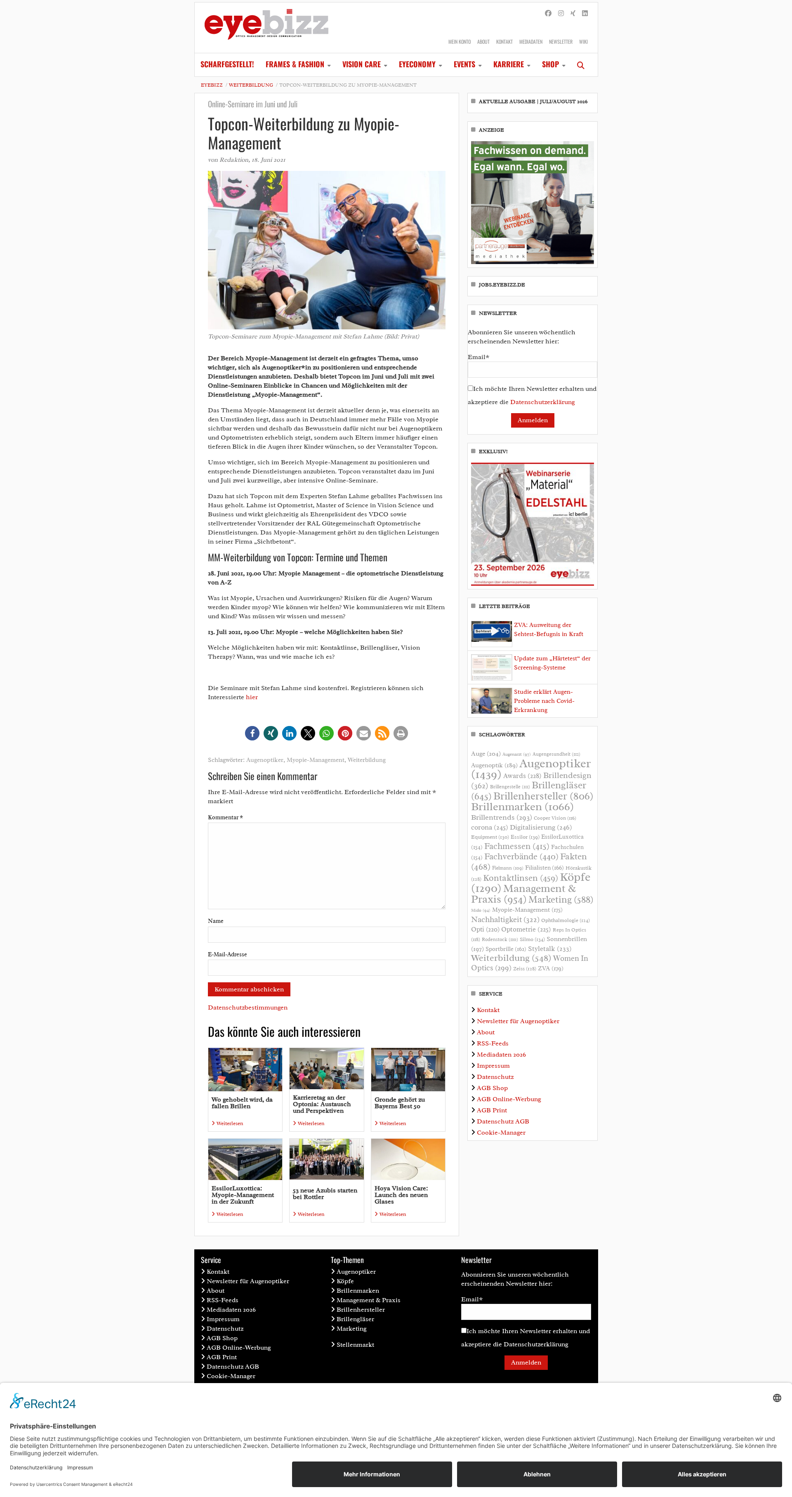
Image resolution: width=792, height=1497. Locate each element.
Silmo (532, 939)
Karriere (508, 64)
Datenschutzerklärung (542, 402)
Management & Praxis (523, 893)
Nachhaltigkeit (505, 920)
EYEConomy (417, 64)
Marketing (561, 900)
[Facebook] (548, 13)
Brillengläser (355, 1319)
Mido (480, 910)
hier (252, 697)
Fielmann (507, 868)
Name (216, 921)
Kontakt (504, 41)
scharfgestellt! (227, 64)
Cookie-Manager (501, 1132)
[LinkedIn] (585, 13)
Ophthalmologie (565, 920)
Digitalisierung (541, 827)
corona (489, 827)
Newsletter (561, 41)
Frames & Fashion (295, 64)
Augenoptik (494, 765)
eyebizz (212, 85)
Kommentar (225, 817)
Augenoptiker (264, 760)
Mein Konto (459, 41)
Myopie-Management (315, 760)
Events (464, 64)
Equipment (490, 837)
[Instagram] (561, 13)
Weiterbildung (251, 85)
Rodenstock (500, 940)
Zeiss (524, 968)
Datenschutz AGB (503, 1121)
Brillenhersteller (543, 796)
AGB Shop (492, 1088)
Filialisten (544, 867)
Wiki (583, 41)
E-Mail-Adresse (227, 954)
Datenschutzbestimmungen (248, 1007)
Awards (522, 775)
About (483, 41)
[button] (252, 733)
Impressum (493, 1066)
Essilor (525, 836)
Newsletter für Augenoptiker (518, 1021)
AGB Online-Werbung (509, 1099)
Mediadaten (530, 41)
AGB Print (492, 1110)
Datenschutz (495, 1077)
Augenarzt (516, 754)
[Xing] (572, 13)
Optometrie (526, 929)
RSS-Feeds (493, 1043)
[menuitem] (227, 64)
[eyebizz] (266, 27)
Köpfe (345, 1281)
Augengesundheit (556, 754)
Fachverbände (521, 856)
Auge (486, 754)
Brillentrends (501, 817)
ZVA (550, 968)
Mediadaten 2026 (501, 1054)
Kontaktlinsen (520, 877)
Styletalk (550, 948)
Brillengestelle (510, 787)
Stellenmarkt (355, 1345)
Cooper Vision (555, 818)
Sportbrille (506, 949)
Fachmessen (516, 846)
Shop (550, 64)
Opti (485, 929)
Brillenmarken (522, 806)
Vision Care (361, 64)
